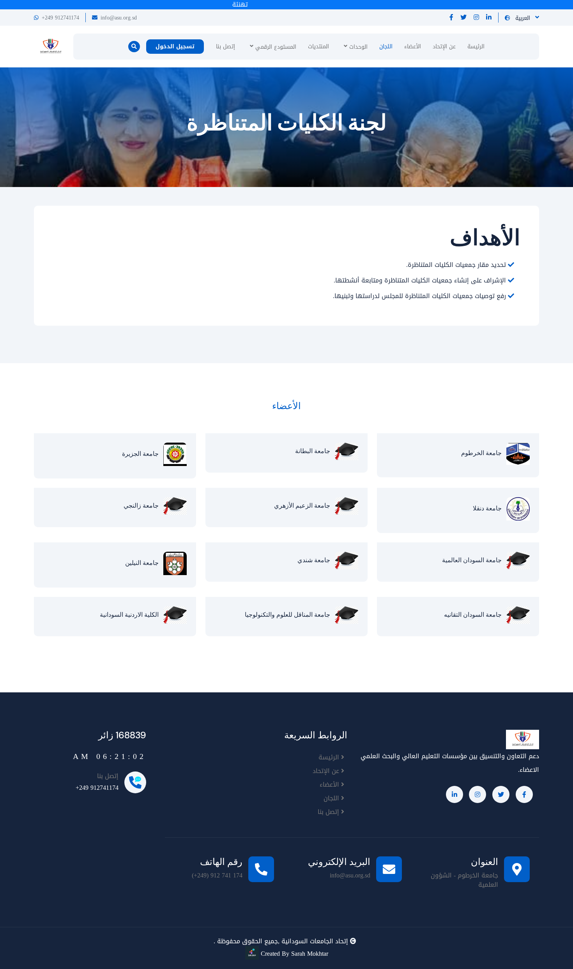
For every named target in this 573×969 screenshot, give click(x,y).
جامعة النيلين (144, 563)
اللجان (386, 46)
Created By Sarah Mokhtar (293, 954)
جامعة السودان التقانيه (475, 615)
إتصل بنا (225, 46)
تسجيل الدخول (175, 46)
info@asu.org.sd (119, 17)
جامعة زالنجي (143, 505)
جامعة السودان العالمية (474, 560)
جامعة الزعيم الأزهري (304, 505)
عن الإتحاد (444, 46)
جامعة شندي (316, 560)
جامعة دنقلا (489, 508)
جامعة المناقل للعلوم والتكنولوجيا (290, 615)
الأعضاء (412, 46)
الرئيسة (476, 46)
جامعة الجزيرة (142, 454)
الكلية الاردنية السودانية (131, 615)
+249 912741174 (60, 17)
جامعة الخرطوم (483, 453)
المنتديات (318, 46)
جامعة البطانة (315, 451)
